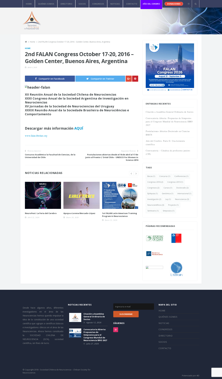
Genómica (167, 193)
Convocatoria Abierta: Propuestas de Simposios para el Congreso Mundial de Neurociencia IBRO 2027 (169, 121)
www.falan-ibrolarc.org (36, 135)
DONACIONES (173, 3)
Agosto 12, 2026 (93, 322)
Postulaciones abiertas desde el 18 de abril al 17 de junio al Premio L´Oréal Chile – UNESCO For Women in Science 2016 (111, 157)
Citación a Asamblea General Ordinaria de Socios (169, 111)
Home (28, 48)
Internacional (184, 193)
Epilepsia (152, 193)
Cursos (168, 187)
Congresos (153, 187)
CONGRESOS (98, 3)
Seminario (153, 210)
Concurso (164, 176)
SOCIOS (82, 3)
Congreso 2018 (155, 182)
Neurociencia (182, 199)
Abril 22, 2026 (33, 217)
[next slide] (136, 173)
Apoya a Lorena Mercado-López (79, 213)
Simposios (168, 210)
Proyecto (173, 205)
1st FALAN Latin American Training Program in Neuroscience (119, 214)
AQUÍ (78, 128)
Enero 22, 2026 (111, 220)
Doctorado (182, 187)
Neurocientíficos (155, 205)
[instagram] (189, 3)
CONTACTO (131, 3)
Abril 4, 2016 (32, 67)
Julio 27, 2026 (92, 343)
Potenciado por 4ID (190, 375)
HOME (29, 3)
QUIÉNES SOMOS (46, 3)
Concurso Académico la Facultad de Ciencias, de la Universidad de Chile (50, 156)
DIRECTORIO (66, 3)
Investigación (154, 199)
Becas (151, 176)
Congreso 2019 (175, 182)
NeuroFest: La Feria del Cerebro (41, 213)
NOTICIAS (115, 3)
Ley (168, 199)
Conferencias (181, 176)
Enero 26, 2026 (72, 217)
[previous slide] (131, 173)
